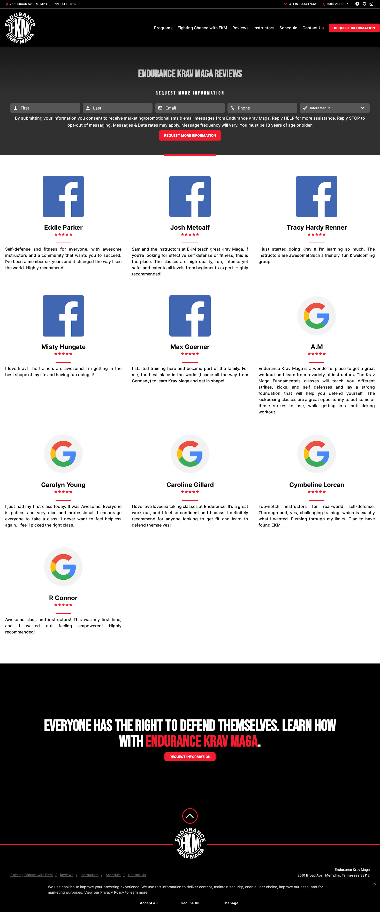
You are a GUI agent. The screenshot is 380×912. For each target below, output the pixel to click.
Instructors (264, 27)
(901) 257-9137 (337, 4)
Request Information (354, 28)
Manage (231, 903)
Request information (190, 757)
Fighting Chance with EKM (202, 27)
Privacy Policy (112, 892)
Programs (163, 27)
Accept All (149, 903)
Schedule (288, 27)
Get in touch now (302, 4)
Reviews (240, 27)
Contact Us (313, 27)
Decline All (190, 903)
